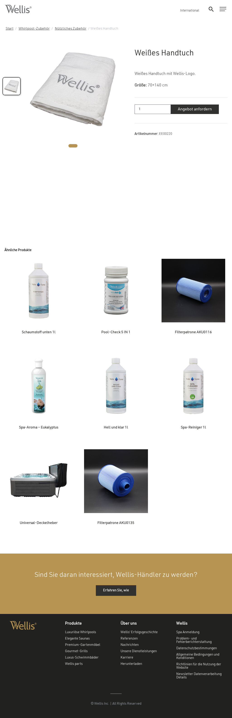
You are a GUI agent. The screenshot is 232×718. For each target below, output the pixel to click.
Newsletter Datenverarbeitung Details (199, 676)
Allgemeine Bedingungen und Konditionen (197, 656)
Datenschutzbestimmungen (196, 648)
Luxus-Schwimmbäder (82, 657)
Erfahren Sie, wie (116, 590)
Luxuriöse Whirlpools (80, 632)
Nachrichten (130, 645)
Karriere (127, 657)
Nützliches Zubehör (70, 29)
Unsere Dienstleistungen (139, 651)
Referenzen (129, 638)
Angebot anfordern (195, 109)
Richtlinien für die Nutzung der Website (198, 666)
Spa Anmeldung (187, 632)
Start (9, 29)
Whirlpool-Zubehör (34, 29)
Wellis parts (74, 664)
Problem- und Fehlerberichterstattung (194, 640)
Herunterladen (131, 664)
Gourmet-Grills (76, 651)
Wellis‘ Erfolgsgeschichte (139, 632)
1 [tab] (72, 145)
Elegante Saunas (77, 638)
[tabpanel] (73, 89)
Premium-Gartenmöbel (82, 645)
